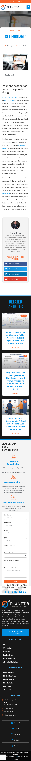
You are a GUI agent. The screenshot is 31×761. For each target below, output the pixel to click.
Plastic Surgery (8, 679)
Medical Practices (9, 676)
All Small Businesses (10, 690)
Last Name (7, 522)
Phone (6, 537)
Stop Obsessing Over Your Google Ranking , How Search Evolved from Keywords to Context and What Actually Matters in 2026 (15, 380)
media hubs (6, 193)
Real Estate (7, 686)
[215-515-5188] (15, 1)
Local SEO (6, 651)
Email (6, 530)
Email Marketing (9, 658)
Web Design (15, 31)
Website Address (9, 545)
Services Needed (9, 552)
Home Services (8, 672)
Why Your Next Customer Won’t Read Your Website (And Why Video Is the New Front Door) (16, 424)
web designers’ (9, 100)
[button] (25, 75)
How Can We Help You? (11, 568)
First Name (7, 515)
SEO (4, 644)
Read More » (15, 347)
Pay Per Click (8, 655)
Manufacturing (8, 683)
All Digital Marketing (10, 662)
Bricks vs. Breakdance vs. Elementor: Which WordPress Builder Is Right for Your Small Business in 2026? (15, 338)
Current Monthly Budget (11, 560)
